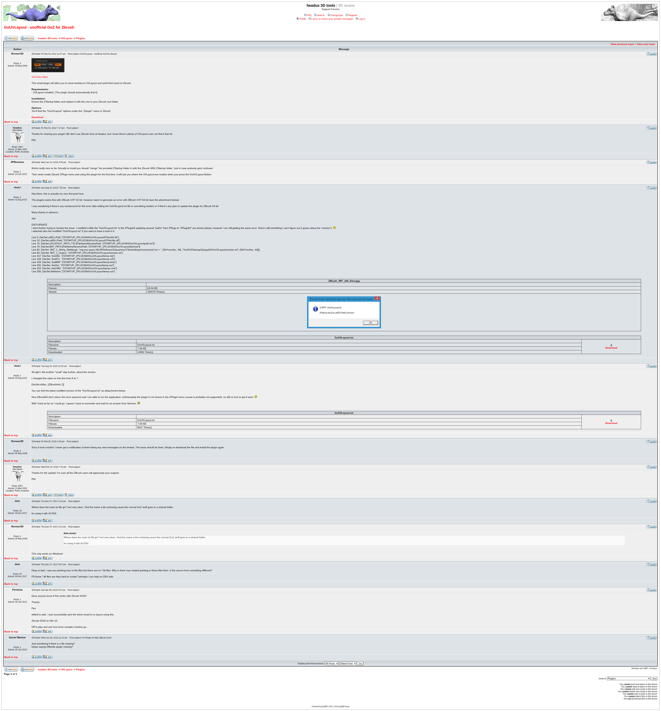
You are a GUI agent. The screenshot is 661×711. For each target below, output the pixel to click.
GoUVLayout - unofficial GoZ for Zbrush (39, 27)
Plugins (80, 38)
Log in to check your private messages (332, 18)
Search (320, 15)
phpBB (324, 706)
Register (352, 15)
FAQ (309, 15)
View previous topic (622, 44)
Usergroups (336, 15)
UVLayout (66, 38)
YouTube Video (40, 76)
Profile (302, 18)
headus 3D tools (47, 38)
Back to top (11, 121)
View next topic (646, 44)
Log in (361, 18)
